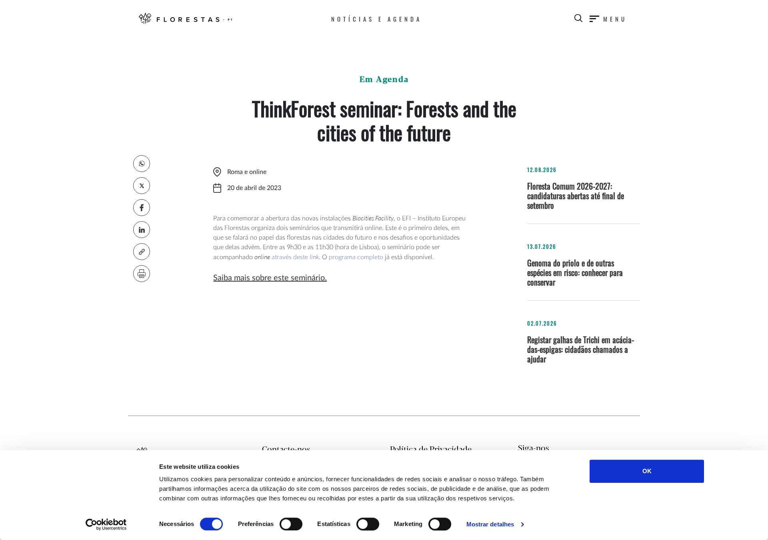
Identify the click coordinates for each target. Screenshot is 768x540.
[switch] (291, 524)
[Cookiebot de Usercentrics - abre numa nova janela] (106, 524)
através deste (295, 257)
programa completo (356, 257)
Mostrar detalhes (490, 524)
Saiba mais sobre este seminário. (270, 278)
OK (647, 471)
